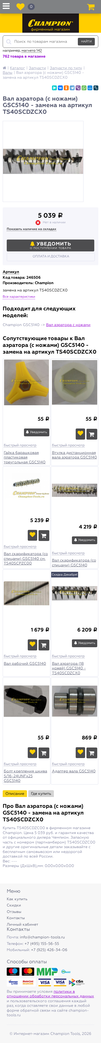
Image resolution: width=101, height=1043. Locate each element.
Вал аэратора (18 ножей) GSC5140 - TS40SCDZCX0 (69, 668)
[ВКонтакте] (60, 87)
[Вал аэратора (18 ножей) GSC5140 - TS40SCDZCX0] (74, 593)
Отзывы (14, 912)
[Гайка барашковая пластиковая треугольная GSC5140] (26, 383)
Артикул (11, 272)
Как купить (17, 899)
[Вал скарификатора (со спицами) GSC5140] (74, 490)
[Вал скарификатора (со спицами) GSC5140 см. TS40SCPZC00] (26, 487)
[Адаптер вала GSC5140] (74, 701)
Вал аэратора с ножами (68, 325)
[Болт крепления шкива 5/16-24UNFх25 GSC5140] (26, 701)
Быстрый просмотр (20, 445)
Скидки (14, 905)
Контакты (16, 918)
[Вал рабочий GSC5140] (26, 593)
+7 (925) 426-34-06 (49, 950)
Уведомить (38, 432)
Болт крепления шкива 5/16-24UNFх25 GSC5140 (25, 776)
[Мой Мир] (90, 87)
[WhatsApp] (84, 87)
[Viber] (78, 87)
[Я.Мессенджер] (54, 87)
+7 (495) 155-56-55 (42, 944)
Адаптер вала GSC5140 (74, 771)
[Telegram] (72, 87)
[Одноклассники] (66, 87)
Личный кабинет (22, 924)
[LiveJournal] (95, 87)
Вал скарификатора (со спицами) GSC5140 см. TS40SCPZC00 (26, 558)
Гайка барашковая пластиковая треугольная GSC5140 (25, 457)
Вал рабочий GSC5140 (25, 664)
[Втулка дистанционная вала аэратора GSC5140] (74, 383)
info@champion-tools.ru (42, 937)
